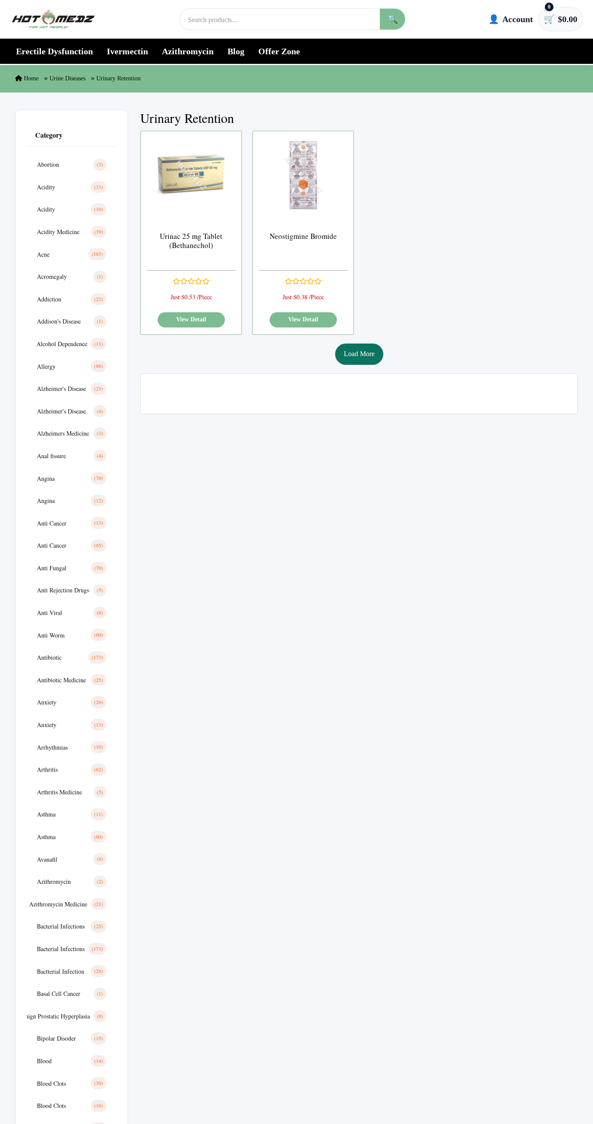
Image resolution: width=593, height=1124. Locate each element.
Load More (359, 353)
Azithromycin (188, 51)
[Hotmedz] (53, 19)
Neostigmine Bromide (303, 236)
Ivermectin (127, 51)
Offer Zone (279, 51)
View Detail (191, 319)
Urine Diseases (67, 78)
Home (30, 78)
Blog (235, 51)
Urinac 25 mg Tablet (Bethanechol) (191, 240)
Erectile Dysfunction (54, 51)
